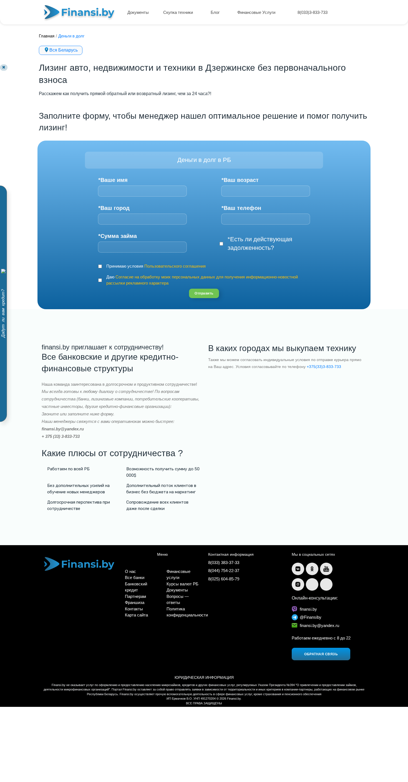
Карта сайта (136, 615)
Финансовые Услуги (256, 12)
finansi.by (308, 609)
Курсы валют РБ (182, 584)
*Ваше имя (113, 180)
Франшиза (134, 602)
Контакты (134, 608)
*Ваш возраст (240, 180)
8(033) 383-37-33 (223, 562)
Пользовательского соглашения (175, 266)
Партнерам (135, 596)
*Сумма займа (117, 236)
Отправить (204, 293)
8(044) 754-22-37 (223, 570)
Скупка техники (178, 12)
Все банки (134, 577)
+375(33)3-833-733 (324, 366)
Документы (138, 12)
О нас (130, 571)
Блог (216, 12)
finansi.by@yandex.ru (319, 625)
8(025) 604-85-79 (223, 579)
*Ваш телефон (241, 208)
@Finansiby (310, 617)
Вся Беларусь (63, 50)
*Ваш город (114, 208)
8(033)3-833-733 (312, 12)
